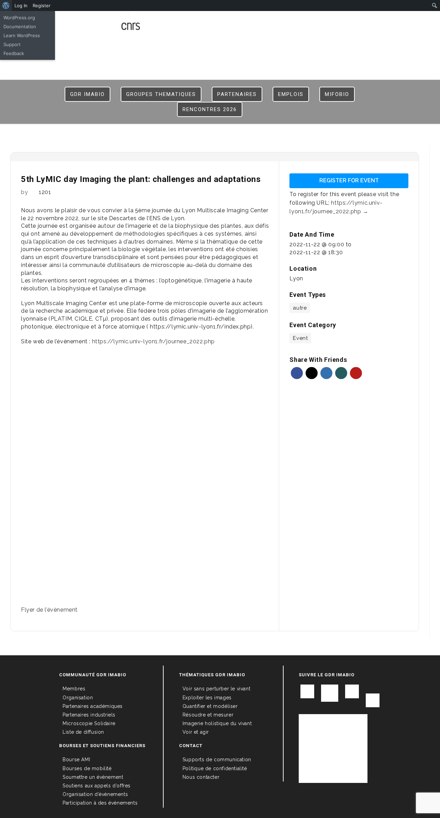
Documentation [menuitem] (19, 26)
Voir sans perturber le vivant (216, 688)
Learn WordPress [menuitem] (21, 35)
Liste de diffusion (83, 732)
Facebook (297, 373)
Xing (341, 373)
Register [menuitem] (42, 5)
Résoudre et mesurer (208, 715)
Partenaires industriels (89, 715)
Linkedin (326, 373)
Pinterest (356, 373)
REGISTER (293, 21)
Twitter (312, 373)
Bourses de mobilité (87, 768)
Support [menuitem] (12, 44)
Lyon (296, 278)
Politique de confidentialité (215, 768)
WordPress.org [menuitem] (19, 17)
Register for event (349, 180)
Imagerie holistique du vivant (217, 723)
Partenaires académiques (93, 706)
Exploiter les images (207, 697)
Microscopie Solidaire (89, 723)
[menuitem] (6, 5)
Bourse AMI (76, 759)
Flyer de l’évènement (49, 609)
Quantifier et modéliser (210, 706)
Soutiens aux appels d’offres (97, 785)
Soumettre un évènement (93, 777)
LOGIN (268, 21)
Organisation (78, 697)
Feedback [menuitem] (13, 53)
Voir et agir (196, 732)
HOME (247, 21)
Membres (74, 688)
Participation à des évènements (100, 803)
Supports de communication (217, 759)
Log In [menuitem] (21, 5)
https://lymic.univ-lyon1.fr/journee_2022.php (153, 341)
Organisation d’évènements (95, 794)
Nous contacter (201, 777)
